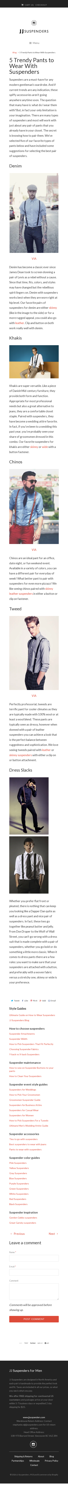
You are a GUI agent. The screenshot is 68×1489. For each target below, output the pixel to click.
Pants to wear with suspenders (25, 1149)
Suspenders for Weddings (22, 1089)
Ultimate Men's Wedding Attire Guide (28, 1125)
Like (26, 1000)
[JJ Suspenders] (34, 32)
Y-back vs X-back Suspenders (24, 1054)
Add (44, 1000)
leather (19, 323)
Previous (19, 1233)
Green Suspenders (19, 1188)
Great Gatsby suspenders (22, 1222)
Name (12, 1252)
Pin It (35, 1000)
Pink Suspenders (18, 1162)
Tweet (16, 1000)
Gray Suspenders (18, 1173)
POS (32, 1474)
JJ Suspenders (23, 1474)
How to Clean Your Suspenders (25, 1076)
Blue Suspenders (18, 1178)
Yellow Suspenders (19, 1168)
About (41, 1456)
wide (45, 447)
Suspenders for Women (21, 1115)
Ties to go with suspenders (23, 1139)
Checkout (41, 5)
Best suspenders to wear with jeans (27, 1144)
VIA (34, 258)
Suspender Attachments (22, 1033)
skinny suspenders (20, 755)
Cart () (29, 5)
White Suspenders (19, 1193)
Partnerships (18, 1460)
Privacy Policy (51, 1460)
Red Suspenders (17, 1199)
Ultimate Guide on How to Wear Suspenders (32, 1015)
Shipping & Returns (23, 1456)
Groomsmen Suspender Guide (24, 1099)
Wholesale (34, 1460)
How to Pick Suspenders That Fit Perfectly (31, 1044)
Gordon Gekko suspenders (23, 1217)
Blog (52, 1456)
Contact (34, 1465)
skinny (53, 307)
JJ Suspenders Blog (19, 1020)
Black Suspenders (18, 1204)
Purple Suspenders (19, 1183)
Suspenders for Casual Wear (24, 1110)
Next (52, 1233)
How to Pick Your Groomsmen (24, 1094)
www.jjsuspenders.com (34, 1417)
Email (53, 1000)
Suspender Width (18, 1038)
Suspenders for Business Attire (25, 1105)
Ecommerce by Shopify (48, 1474)
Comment (13, 1280)
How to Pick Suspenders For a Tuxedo (28, 1120)
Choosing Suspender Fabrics (24, 1049)
